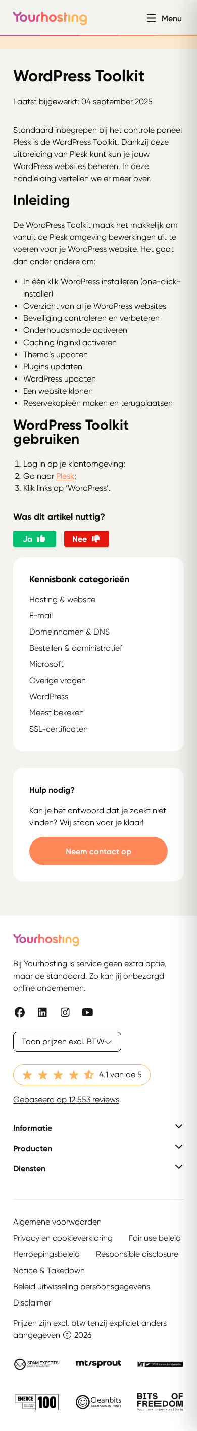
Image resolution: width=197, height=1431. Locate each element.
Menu (172, 18)
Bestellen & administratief (75, 648)
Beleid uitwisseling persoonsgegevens (81, 1286)
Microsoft (46, 664)
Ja (27, 539)
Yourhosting (50, 18)
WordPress (48, 696)
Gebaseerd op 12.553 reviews (66, 1099)
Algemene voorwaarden (57, 1222)
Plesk (65, 476)
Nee (79, 539)
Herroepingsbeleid (46, 1254)
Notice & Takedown (49, 1270)
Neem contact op (98, 851)
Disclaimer (32, 1303)
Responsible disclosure (137, 1254)
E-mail (41, 615)
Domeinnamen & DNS (69, 632)
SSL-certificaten (58, 729)
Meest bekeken (56, 713)
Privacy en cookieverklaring (63, 1238)
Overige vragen (57, 680)
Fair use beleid (155, 1238)
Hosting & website (62, 599)
